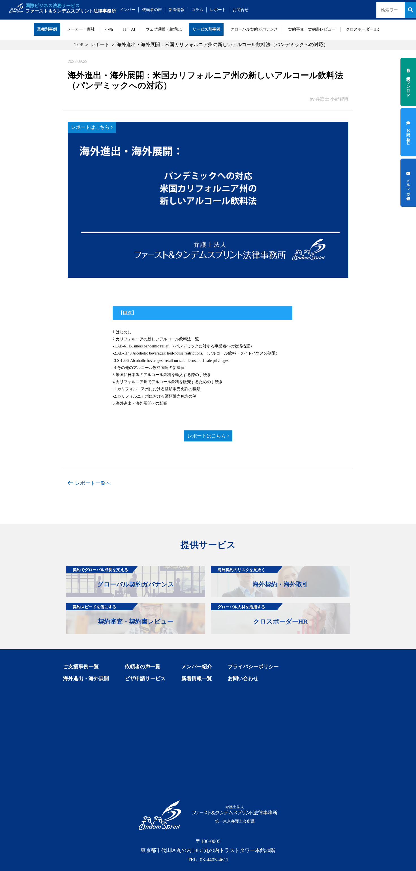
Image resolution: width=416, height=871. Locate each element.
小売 (109, 29)
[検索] (410, 10)
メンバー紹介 (196, 666)
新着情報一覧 (196, 678)
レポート (218, 10)
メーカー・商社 (81, 29)
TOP (78, 44)
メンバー (127, 10)
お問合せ (240, 10)
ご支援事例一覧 (81, 666)
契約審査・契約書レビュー (312, 29)
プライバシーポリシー (253, 666)
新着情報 (177, 10)
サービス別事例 (206, 29)
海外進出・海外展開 (86, 678)
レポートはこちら (91, 127)
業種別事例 (47, 29)
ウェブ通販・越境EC (163, 29)
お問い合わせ (243, 678)
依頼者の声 (152, 10)
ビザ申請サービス (145, 678)
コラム (197, 10)
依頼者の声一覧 (142, 666)
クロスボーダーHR (362, 29)
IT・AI (129, 29)
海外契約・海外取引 (263, 577)
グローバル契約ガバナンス (254, 29)
